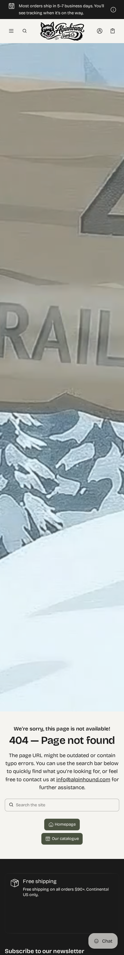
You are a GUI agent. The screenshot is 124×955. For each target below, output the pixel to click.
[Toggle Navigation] (11, 31)
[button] (24, 31)
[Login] (99, 31)
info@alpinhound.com (83, 779)
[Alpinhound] (62, 31)
